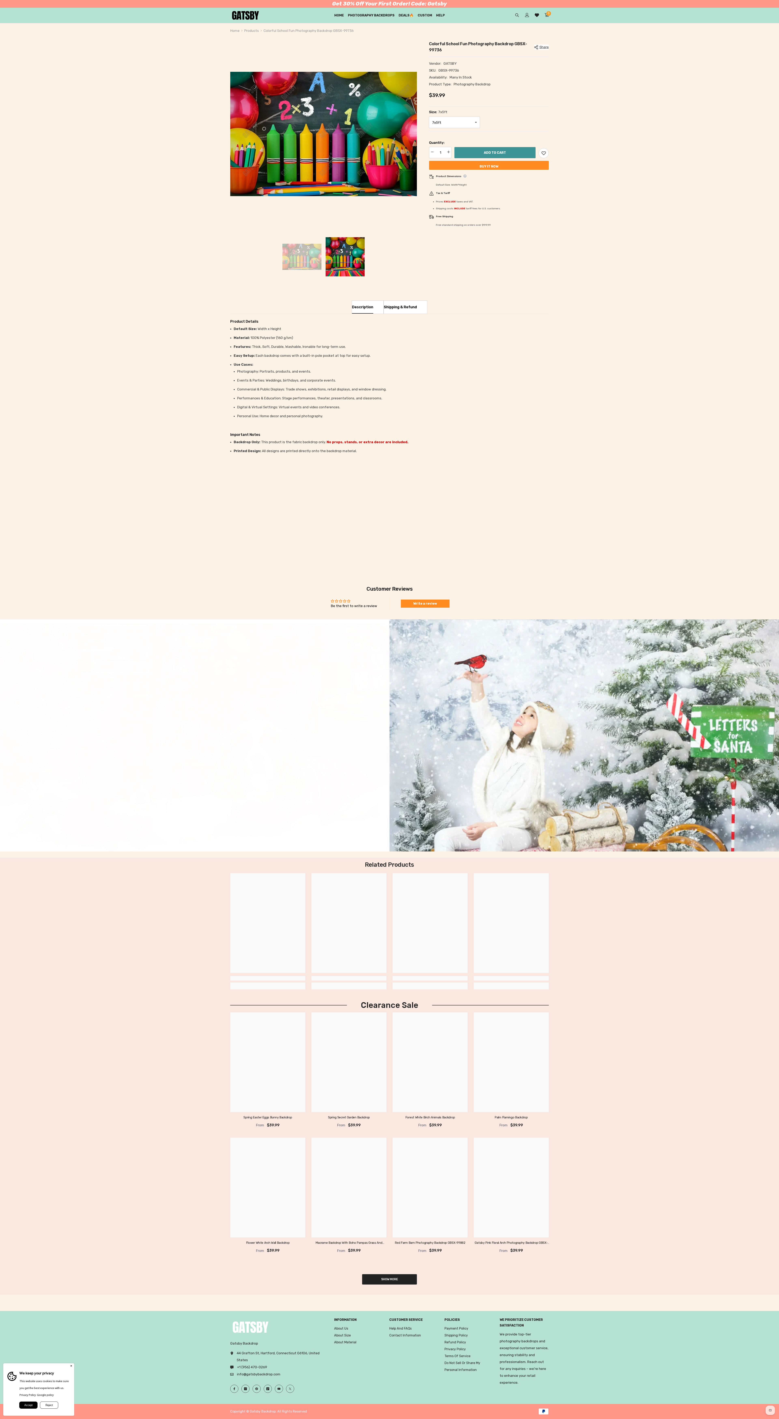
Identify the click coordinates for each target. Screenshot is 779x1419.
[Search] (517, 15)
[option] (323, 134)
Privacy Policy (27, 1395)
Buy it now (489, 166)
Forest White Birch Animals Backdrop (430, 1117)
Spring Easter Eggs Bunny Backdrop (267, 1117)
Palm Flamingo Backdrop (511, 1117)
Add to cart (495, 153)
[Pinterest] (257, 1389)
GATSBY (450, 63)
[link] (281, 537)
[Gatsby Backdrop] (195, 740)
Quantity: (436, 143)
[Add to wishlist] (544, 153)
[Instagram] (245, 1389)
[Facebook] (234, 1389)
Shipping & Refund (400, 307)
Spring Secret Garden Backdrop (349, 1117)
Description (362, 307)
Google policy (45, 1395)
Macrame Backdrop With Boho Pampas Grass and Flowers (348, 1243)
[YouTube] (279, 1389)
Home (235, 31)
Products (251, 31)
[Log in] (527, 15)
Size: (438, 112)
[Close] (71, 1366)
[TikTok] (268, 1389)
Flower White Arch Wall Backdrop (268, 1243)
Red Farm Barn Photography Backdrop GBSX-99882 (430, 1243)
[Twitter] (290, 1389)
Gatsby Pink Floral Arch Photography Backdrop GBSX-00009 (511, 1243)
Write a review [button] (425, 603)
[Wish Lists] (537, 15)
